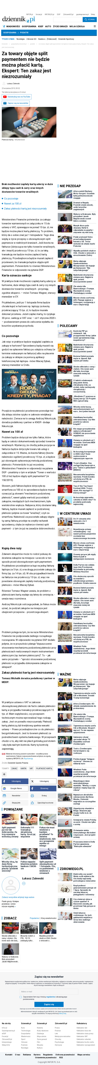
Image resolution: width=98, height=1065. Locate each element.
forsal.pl (39, 14)
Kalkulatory (82, 1023)
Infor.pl (4, 1028)
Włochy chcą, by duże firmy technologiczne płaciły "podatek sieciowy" (10, 866)
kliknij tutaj (62, 1013)
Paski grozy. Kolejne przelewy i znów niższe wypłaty (10, 904)
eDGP (4, 1033)
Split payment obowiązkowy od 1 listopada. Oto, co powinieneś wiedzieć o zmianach (47, 867)
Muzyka (40, 1045)
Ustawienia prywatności (45, 1057)
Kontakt (8, 1055)
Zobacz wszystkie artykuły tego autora (18, 897)
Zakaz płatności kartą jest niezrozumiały (25, 208)
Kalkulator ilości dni (84, 1031)
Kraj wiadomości (48, 918)
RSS (61, 1057)
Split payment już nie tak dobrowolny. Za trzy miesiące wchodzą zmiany (10, 832)
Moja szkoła (41, 1036)
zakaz (14, 768)
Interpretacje (7, 1042)
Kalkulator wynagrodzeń (86, 1045)
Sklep (93, 14)
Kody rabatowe (42, 1031)
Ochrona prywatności (65, 1055)
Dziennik (5, 44)
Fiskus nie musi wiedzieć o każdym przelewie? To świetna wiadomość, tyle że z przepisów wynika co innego (47, 836)
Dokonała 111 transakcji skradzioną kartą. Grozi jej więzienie (28, 832)
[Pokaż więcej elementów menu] (95, 26)
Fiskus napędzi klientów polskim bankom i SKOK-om (29, 865)
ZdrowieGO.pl (68, 14)
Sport (23, 1039)
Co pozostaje (11, 198)
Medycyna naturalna (62, 1036)
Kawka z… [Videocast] (47, 39)
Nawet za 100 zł (12, 203)
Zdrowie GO (31, 39)
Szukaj (91, 19)
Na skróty (6, 1023)
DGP (58, 14)
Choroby (58, 1039)
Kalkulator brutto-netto (85, 1042)
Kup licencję (28, 759)
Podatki (24, 32)
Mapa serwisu (83, 1055)
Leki (56, 1033)
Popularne (34, 918)
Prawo (57, 1028)
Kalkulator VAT (82, 1036)
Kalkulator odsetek (84, 1039)
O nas (17, 1055)
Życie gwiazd (42, 1039)
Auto (23, 1028)
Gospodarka (9, 32)
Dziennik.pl (26, 1023)
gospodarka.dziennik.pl (18, 44)
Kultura (39, 1048)
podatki (32, 44)
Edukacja (40, 1033)
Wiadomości (25, 1036)
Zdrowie (24, 1042)
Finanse (58, 1031)
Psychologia (59, 1042)
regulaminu (50, 997)
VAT (31, 768)
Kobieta (40, 1028)
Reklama (27, 1055)
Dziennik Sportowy (66, 39)
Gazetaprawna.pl (8, 1031)
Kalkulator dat (82, 1028)
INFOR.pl (29, 14)
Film (38, 1042)
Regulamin (48, 1055)
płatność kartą (44, 768)
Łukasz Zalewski (13, 84)
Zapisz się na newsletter (18, 103)
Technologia (25, 1031)
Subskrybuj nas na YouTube (19, 97)
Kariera (37, 1055)
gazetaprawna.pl (82, 14)
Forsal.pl (5, 1036)
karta (23, 768)
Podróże (24, 1045)
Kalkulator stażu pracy (85, 1033)
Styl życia (58, 1045)
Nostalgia (20, 39)
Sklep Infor (6, 1045)
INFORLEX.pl (49, 14)
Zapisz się (49, 1004)
